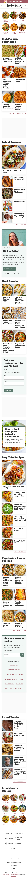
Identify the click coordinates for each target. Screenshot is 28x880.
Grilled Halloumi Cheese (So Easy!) (19, 60)
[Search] (26, 6)
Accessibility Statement (14, 874)
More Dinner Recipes (19, 630)
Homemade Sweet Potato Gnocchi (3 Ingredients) (20, 324)
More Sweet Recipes (19, 782)
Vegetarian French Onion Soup (7, 322)
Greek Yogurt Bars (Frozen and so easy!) (19, 215)
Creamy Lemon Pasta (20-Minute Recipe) (19, 581)
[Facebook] (11, 273)
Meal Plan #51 (19, 201)
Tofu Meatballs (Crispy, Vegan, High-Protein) (7, 84)
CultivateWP (13, 876)
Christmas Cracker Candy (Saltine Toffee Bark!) (20, 772)
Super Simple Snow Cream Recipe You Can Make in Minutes (20, 761)
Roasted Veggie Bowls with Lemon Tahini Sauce (7, 581)
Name (6, 375)
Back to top (15, 859)
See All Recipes (21, 224)
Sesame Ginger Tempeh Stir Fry (8, 604)
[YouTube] (8, 273)
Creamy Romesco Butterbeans (8, 106)
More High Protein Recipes (17, 113)
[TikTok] (18, 273)
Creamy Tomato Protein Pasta (18, 107)
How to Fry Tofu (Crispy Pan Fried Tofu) (20, 518)
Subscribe (8, 390)
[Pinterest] (15, 273)
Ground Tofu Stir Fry (19, 529)
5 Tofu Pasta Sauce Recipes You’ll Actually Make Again (20, 507)
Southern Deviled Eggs (6, 299)
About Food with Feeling (14, 862)
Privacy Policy (6, 874)
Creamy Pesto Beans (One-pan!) (8, 59)
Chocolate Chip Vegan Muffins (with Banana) (19, 748)
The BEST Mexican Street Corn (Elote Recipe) (19, 301)
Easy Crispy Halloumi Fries (19, 178)
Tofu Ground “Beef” (20, 80)
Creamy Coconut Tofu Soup (19, 625)
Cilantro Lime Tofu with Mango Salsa (19, 494)
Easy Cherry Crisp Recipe (19, 734)
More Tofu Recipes (20, 552)
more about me (9, 269)
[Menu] (1, 6)
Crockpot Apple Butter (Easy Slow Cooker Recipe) (19, 725)
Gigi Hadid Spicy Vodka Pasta (20, 345)
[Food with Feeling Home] (15, 6)
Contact (14, 868)
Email (6, 381)
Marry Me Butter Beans (6, 625)
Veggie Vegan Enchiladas (19, 603)
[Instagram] (5, 273)
